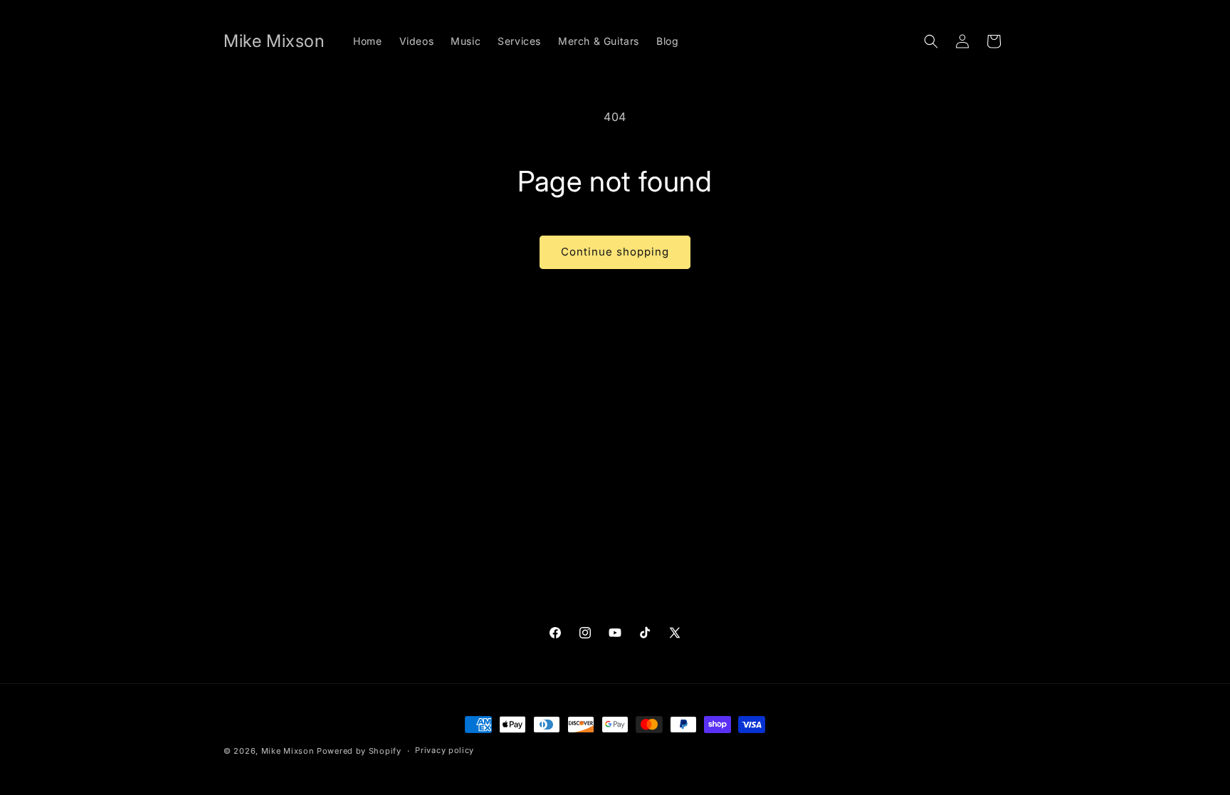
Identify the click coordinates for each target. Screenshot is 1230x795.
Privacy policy (444, 750)
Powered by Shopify (359, 751)
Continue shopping (615, 251)
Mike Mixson (288, 751)
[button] (931, 41)
